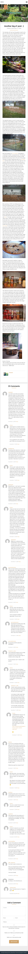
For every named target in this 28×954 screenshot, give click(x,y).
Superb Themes (23, 952)
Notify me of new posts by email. (14, 937)
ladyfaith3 (10, 392)
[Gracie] (6, 375)
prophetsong (11, 448)
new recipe (5, 225)
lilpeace (10, 742)
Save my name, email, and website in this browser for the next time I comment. (14, 927)
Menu (2, 2)
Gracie (11, 372)
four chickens (15, 153)
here (5, 217)
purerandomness (12, 567)
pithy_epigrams (11, 862)
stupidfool (10, 813)
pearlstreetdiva (11, 841)
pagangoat (10, 484)
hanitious (10, 792)
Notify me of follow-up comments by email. (14, 932)
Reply (17, 421)
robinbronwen (13, 887)
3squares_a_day (12, 651)
